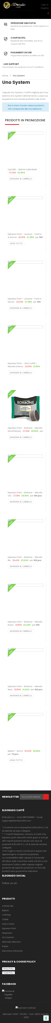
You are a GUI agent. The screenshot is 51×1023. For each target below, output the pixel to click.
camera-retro (26, 883)
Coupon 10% (18, 37)
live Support (11, 64)
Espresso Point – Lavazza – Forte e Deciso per (24, 301)
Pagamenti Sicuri (21, 52)
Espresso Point (9, 928)
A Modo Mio (7, 906)
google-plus (38, 883)
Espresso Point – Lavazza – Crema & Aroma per (25, 237)
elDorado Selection (11, 941)
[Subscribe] (46, 797)
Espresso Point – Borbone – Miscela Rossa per (25, 624)
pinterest (43, 883)
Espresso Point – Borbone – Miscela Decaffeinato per (25, 431)
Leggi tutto (16, 243)
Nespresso (7, 933)
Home (5, 75)
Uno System (8, 937)
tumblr (26, 887)
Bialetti (5, 910)
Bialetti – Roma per (24, 753)
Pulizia (5, 946)
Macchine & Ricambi (12, 950)
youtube (21, 887)
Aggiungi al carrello (21, 178)
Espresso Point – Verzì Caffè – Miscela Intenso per (24, 366)
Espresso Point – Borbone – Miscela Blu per (25, 559)
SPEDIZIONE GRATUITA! (23, 23)
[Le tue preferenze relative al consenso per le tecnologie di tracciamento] (46, 1018)
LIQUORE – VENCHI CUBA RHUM (22, 171)
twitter (32, 883)
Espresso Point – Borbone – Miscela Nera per (25, 688)
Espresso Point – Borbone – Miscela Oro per (25, 494)
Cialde (5, 919)
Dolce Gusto (8, 923)
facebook (21, 883)
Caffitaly (6, 914)
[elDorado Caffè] (17, 5)
